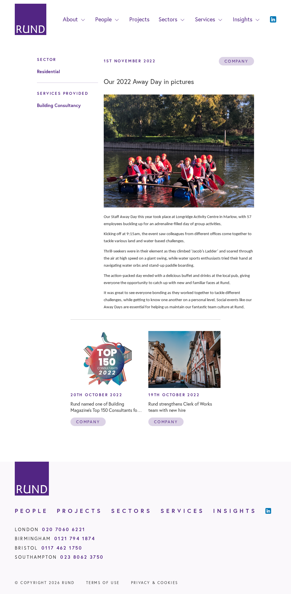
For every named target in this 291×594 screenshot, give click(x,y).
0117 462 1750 (62, 548)
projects (80, 511)
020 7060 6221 (63, 529)
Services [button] (205, 19)
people (31, 511)
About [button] (70, 19)
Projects (139, 19)
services (183, 511)
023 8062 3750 (82, 557)
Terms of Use (103, 582)
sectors (131, 511)
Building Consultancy (59, 105)
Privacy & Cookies (154, 582)
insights (235, 511)
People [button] (103, 19)
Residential (48, 71)
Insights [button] (242, 19)
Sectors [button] (168, 19)
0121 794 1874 (74, 538)
